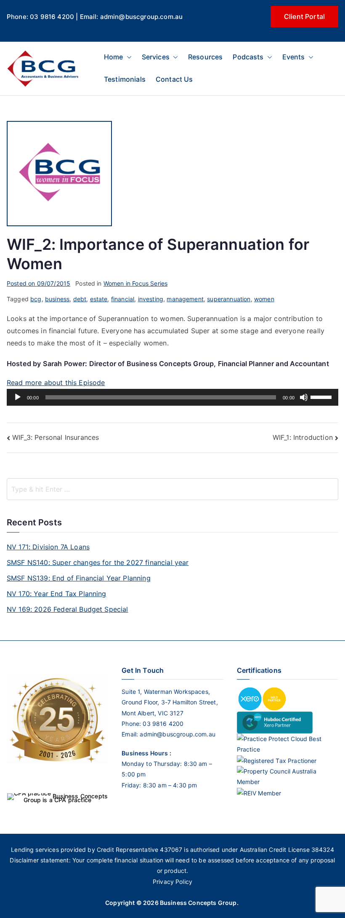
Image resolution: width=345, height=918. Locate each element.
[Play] (17, 397)
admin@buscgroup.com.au (177, 734)
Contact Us (174, 79)
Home (113, 57)
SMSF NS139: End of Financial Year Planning (79, 578)
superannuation (228, 298)
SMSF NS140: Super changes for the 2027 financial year (97, 562)
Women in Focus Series (135, 283)
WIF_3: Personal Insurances (55, 437)
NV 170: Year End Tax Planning (56, 593)
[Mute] (304, 397)
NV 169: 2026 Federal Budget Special (67, 609)
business (57, 298)
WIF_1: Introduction (303, 437)
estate (99, 298)
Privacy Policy (172, 881)
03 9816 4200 (162, 723)
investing (150, 298)
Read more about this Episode (56, 382)
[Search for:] (172, 489)
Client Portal (304, 16)
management (185, 298)
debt (80, 298)
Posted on (38, 283)
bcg (35, 298)
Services (156, 57)
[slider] (322, 396)
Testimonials (125, 79)
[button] (127, 57)
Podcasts (248, 57)
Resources (205, 57)
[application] (172, 397)
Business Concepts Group (198, 902)
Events (293, 57)
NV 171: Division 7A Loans (48, 547)
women (264, 298)
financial (122, 298)
